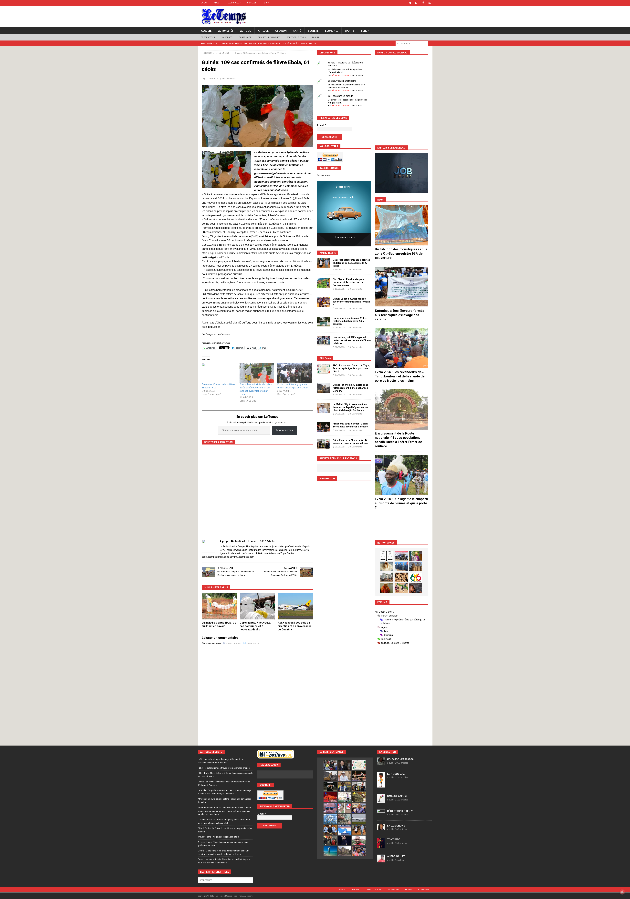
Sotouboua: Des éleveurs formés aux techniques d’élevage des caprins (399, 315)
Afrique (263, 31)
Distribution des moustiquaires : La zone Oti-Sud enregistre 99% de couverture (401, 253)
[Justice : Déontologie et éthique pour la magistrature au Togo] (386, 556)
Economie (331, 31)
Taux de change (324, 174)
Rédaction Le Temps (341, 75)
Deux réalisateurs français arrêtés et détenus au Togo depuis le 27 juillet (351, 263)
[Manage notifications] (622, 891)
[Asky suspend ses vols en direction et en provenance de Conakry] (295, 606)
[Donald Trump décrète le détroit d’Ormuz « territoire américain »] (344, 830)
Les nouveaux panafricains (342, 81)
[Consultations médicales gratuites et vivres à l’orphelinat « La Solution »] (401, 556)
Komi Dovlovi (396, 774)
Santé (297, 31)
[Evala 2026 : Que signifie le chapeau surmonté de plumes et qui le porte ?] (401, 475)
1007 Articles (267, 541)
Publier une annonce (269, 37)
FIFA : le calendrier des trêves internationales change (224, 768)
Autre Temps (328, 253)
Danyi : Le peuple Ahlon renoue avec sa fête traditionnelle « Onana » (351, 301)
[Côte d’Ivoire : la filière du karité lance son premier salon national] (323, 444)
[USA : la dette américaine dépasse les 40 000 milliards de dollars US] (344, 819)
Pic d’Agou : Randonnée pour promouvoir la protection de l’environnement (348, 282)
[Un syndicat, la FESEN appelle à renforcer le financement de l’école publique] (323, 341)
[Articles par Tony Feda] (381, 846)
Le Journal (233, 2)
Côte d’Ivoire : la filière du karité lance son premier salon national (225, 829)
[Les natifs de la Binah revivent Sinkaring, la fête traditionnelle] (401, 588)
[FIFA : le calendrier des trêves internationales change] (344, 765)
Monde (408, 889)
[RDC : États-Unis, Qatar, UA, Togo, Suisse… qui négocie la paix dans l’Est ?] (323, 369)
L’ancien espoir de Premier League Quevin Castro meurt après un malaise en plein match (224, 821)
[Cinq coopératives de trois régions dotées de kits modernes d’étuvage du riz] (386, 577)
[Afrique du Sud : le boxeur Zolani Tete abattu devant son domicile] (323, 427)
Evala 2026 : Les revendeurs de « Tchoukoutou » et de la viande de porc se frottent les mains (399, 376)
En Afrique (393, 889)
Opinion (281, 31)
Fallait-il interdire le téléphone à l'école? (345, 64)
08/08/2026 (340, 327)
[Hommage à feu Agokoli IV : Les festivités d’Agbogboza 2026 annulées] (323, 321)
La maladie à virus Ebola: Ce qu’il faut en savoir (219, 624)
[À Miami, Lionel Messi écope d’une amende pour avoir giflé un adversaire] (344, 797)
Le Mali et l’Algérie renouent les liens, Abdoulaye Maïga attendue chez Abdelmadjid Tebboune (350, 407)
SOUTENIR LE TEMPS (296, 37)
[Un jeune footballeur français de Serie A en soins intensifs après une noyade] (359, 851)
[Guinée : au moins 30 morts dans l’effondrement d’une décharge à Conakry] (323, 388)
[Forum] (429, 3)
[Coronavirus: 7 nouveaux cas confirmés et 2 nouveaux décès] (257, 606)
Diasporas (423, 889)
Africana (325, 358)
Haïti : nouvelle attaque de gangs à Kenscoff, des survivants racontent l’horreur (221, 760)
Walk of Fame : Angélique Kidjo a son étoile (218, 836)
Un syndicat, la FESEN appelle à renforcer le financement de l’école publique (352, 340)
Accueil (206, 31)
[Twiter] (410, 3)
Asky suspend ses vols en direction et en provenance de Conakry (295, 626)
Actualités (225, 31)
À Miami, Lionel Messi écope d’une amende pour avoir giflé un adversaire (223, 843)
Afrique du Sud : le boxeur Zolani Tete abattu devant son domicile (225, 800)
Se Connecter (208, 37)
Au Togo (245, 31)
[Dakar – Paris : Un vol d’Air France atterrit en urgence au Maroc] (359, 819)
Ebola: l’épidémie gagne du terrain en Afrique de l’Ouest (292, 385)
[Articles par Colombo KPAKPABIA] (381, 763)
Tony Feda (393, 839)
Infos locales (374, 889)
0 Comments (229, 78)
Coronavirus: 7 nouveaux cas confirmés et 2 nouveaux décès (255, 626)
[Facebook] (423, 3)
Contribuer (245, 37)
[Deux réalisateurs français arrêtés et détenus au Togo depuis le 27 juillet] (323, 263)
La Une (204, 2)
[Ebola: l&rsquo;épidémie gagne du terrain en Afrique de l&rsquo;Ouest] (294, 373)
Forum (266, 2)
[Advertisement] (401, 526)
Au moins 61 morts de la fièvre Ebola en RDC (218, 385)
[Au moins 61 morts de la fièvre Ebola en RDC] (219, 373)
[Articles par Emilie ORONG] (381, 828)
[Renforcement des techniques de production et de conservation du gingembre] (401, 577)
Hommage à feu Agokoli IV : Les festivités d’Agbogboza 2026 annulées (350, 321)
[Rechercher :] (412, 43)
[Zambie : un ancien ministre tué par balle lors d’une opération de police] (359, 808)
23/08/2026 (340, 430)
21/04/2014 (212, 78)
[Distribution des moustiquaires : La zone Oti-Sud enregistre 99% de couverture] (401, 225)
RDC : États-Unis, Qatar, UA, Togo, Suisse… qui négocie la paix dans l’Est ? (351, 368)
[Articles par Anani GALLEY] (381, 861)
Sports (349, 31)
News (216, 2)
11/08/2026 (340, 288)
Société (313, 31)
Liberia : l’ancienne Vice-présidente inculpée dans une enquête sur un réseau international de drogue (224, 852)
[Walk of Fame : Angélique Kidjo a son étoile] (330, 797)
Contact (251, 2)
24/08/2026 (340, 375)
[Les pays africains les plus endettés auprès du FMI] (330, 819)
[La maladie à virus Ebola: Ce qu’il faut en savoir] (219, 606)
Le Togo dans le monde (340, 96)
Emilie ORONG (396, 826)
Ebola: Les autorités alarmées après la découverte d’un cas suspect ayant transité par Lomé (256, 389)
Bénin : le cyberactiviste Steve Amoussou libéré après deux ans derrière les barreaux (224, 860)
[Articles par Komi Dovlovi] (381, 786)
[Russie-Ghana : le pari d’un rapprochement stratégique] (330, 840)
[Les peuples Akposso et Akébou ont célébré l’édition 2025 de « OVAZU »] (386, 566)
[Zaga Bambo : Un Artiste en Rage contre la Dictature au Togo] (386, 588)
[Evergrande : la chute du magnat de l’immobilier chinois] (330, 830)
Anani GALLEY (396, 856)
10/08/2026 (340, 308)
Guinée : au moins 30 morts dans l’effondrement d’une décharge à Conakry (350, 388)
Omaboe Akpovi (397, 796)
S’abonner (226, 37)
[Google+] (417, 3)
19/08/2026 (340, 269)
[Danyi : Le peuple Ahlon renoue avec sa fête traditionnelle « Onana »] (323, 302)
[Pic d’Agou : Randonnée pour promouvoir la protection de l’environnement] (323, 283)
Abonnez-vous (284, 430)
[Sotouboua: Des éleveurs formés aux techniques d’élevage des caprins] (401, 287)
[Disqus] (257, 692)
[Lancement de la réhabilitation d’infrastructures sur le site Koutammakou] (415, 566)
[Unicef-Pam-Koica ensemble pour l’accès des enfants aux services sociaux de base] (401, 566)
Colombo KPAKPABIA (400, 759)
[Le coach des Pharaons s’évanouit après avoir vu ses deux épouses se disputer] (344, 840)
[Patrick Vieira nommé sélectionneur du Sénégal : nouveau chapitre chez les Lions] (359, 840)
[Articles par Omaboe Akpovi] (381, 801)
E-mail (321, 125)
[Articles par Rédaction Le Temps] (381, 815)
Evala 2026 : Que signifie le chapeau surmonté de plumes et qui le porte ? (401, 503)
